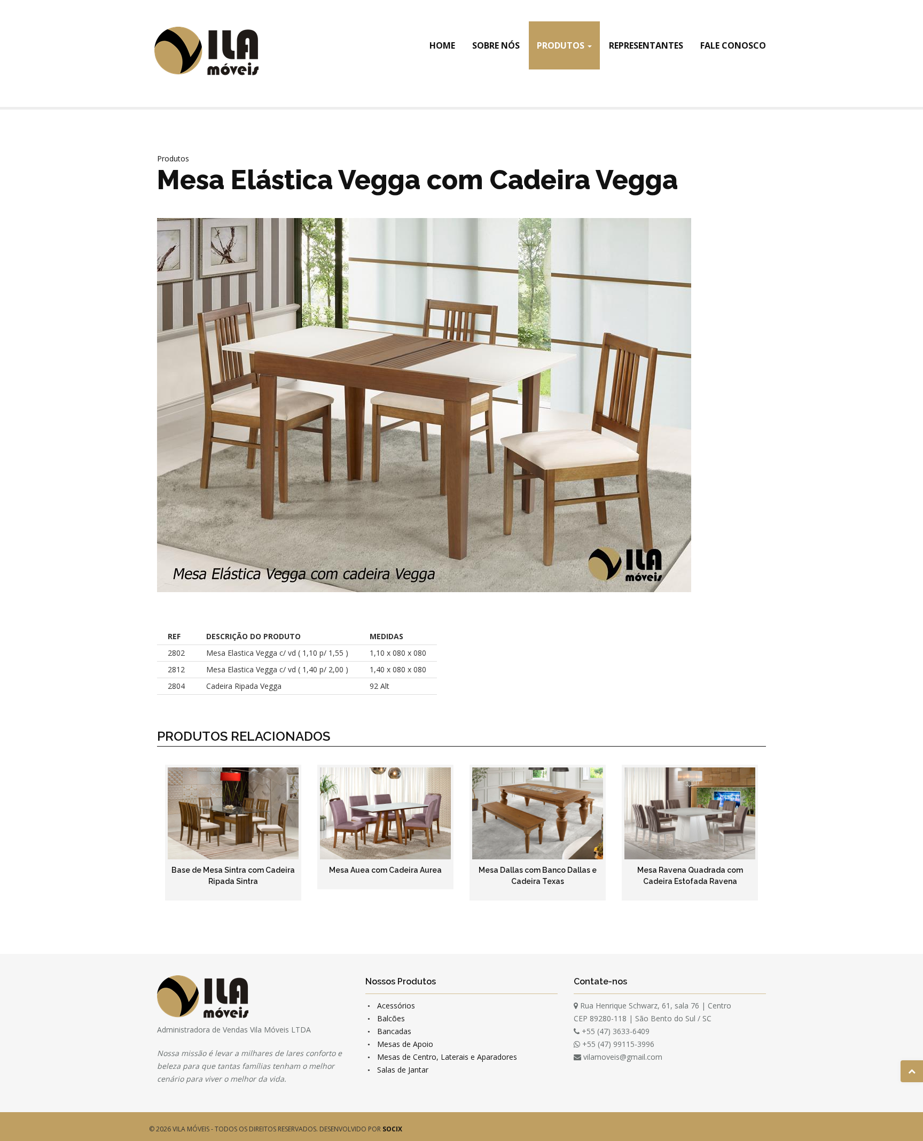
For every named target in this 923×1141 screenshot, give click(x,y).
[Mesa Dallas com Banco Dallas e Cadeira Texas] (537, 813)
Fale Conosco (733, 45)
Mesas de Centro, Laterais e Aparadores (447, 1057)
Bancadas (394, 1031)
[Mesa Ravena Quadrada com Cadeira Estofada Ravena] (689, 813)
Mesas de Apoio (405, 1044)
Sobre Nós (496, 45)
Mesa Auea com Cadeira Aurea (385, 870)
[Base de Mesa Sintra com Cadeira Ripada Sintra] (233, 813)
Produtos (561, 45)
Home (442, 45)
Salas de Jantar (402, 1070)
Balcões (391, 1018)
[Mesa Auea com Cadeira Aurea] (385, 813)
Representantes (646, 45)
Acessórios (396, 1005)
